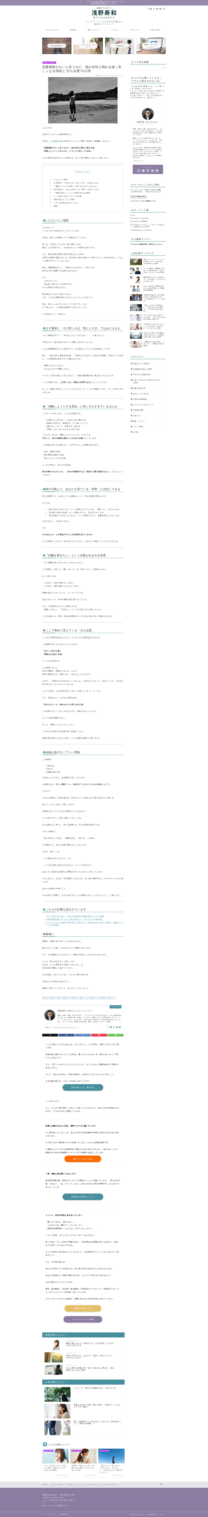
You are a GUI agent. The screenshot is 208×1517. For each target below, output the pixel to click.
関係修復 (104, 997)
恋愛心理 (67, 997)
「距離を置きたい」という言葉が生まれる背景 (72, 193)
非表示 (87, 172)
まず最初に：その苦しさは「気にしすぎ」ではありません (76, 183)
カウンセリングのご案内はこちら (144, 201)
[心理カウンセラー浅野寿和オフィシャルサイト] (104, 26)
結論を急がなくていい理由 (64, 199)
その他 (135, 432)
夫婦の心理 (95, 997)
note (133, 215)
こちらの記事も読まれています (66, 203)
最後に (56, 206)
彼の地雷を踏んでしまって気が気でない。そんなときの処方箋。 (75, 919)
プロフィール (135, 30)
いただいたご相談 (61, 180)
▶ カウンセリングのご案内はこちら (55, 1505)
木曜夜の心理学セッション (83, 1197)
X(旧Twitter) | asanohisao (142, 230)
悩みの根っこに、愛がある (83, 1087)
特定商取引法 (64, 1514)
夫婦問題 (75, 997)
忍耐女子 (112, 997)
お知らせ (136, 416)
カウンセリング (52, 30)
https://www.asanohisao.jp (65, 1027)
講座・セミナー (94, 30)
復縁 (54, 997)
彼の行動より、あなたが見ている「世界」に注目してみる (76, 189)
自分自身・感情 (85, 997)
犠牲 (60, 997)
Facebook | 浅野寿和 (139, 221)
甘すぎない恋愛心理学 (141, 374)
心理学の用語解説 (140, 399)
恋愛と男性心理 (139, 388)
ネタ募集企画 (56, 141)
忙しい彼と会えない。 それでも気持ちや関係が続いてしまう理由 (75, 916)
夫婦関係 (46, 997)
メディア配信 (138, 426)
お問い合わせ (155, 30)
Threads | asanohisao (140, 218)
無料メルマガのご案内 (83, 1159)
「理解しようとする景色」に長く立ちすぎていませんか (75, 186)
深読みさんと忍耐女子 (49, 62)
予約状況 (73, 30)
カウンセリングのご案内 (83, 1319)
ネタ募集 (46, 314)
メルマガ (114, 30)
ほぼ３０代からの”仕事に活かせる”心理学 (146, 381)
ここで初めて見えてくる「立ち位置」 (68, 196)
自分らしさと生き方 (141, 394)
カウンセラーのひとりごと (143, 405)
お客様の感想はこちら (83, 1308)
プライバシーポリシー (50, 1514)
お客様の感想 (138, 410)
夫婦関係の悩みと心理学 (142, 369)
